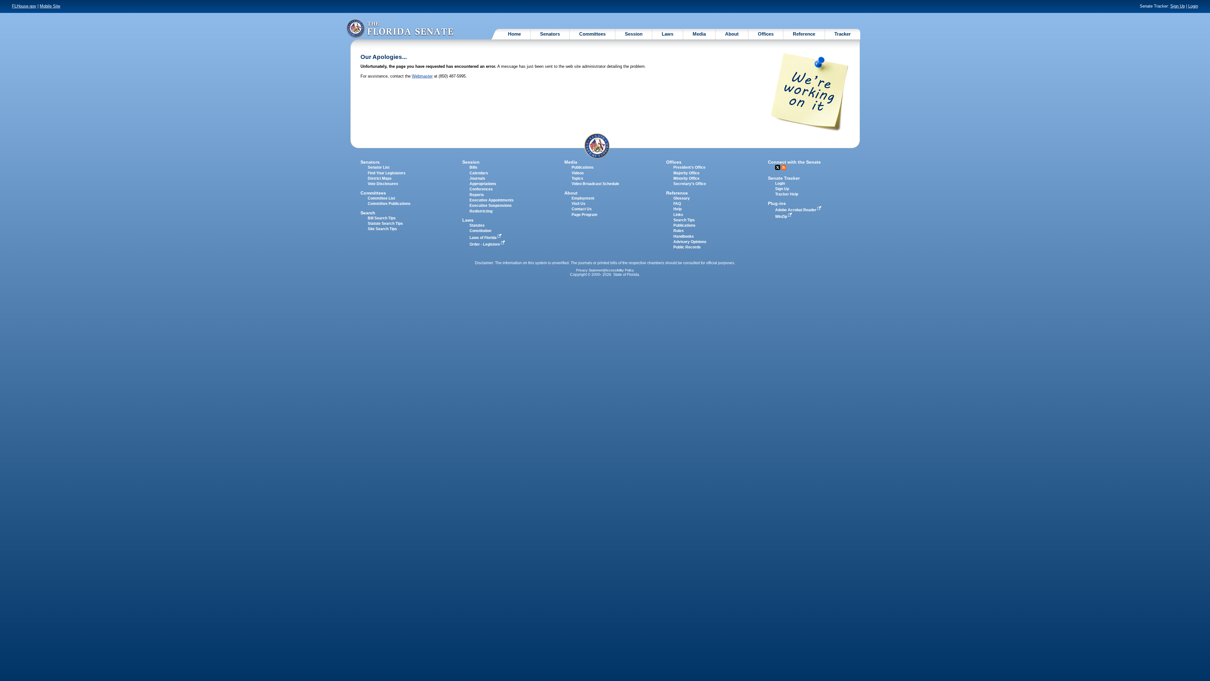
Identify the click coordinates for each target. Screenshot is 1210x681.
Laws (667, 34)
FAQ (677, 204)
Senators (550, 34)
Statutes (477, 225)
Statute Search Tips (385, 223)
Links (678, 215)
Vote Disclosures (383, 184)
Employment (583, 198)
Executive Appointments (492, 200)
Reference (804, 34)
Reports (477, 195)
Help (677, 209)
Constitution (480, 231)
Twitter (777, 167)
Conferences (481, 189)
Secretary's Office (689, 184)
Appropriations (483, 184)
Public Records (687, 247)
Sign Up (1177, 6)
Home (514, 34)
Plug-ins (777, 203)
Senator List (378, 167)
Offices (766, 34)
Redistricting (481, 211)
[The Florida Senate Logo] (399, 28)
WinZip (781, 216)
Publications (583, 167)
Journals (477, 178)
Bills (473, 167)
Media (699, 34)
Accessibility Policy (619, 270)
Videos (578, 173)
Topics (577, 178)
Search (367, 212)
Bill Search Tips (382, 218)
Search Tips (684, 220)
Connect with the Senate (794, 162)
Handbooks (683, 236)
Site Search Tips (382, 229)
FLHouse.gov (24, 6)
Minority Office (686, 178)
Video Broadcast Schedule (595, 184)
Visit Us (578, 204)
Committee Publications (389, 204)
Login (1193, 6)
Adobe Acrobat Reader (796, 210)
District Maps (380, 178)
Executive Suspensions (491, 205)
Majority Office (686, 173)
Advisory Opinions (689, 242)
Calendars (479, 173)
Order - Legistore (485, 244)
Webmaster (422, 76)
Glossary (681, 198)
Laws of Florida (484, 238)
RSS (783, 167)
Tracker (842, 34)
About (732, 34)
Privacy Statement (590, 270)
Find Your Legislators (387, 173)
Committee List (381, 198)
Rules (678, 231)
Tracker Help (786, 194)
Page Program (584, 215)
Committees (592, 34)
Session (633, 34)
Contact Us (582, 209)
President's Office (689, 167)
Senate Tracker (784, 178)
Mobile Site (50, 6)
